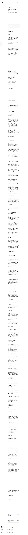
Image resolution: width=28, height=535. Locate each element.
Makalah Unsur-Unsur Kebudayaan (12, 521)
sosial (11, 215)
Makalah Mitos (10, 512)
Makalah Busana (11, 517)
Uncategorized (15, 12)
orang (11, 118)
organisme (11, 216)
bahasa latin (12, 223)
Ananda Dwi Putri (12, 12)
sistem (11, 119)
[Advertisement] (2, 15)
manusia (12, 219)
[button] (0, 44)
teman (15, 131)
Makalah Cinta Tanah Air (10, 515)
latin (10, 128)
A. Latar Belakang (11, 27)
